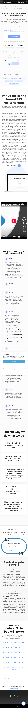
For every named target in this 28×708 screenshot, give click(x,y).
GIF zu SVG (6, 673)
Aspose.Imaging (14, 688)
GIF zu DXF (14, 642)
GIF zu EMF (21, 668)
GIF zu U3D (14, 663)
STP (14, 591)
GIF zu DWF (6, 647)
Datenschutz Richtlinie (14, 57)
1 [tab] (9, 550)
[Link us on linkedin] (17, 695)
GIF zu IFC (21, 642)
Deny (14, 369)
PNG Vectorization (14, 83)
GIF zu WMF (13, 673)
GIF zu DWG (6, 642)
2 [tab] (11, 550)
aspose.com (13, 26)
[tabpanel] (14, 545)
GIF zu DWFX (13, 652)
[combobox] (18, 61)
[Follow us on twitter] (14, 695)
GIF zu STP (21, 652)
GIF (14, 569)
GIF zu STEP (6, 658)
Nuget (11, 106)
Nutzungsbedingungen (15, 55)
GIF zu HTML (5, 678)
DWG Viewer (14, 78)
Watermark (11, 334)
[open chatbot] (23, 703)
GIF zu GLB (21, 658)
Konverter (11, 331)
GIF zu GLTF (6, 663)
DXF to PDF (21, 78)
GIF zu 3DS (21, 663)
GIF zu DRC (6, 668)
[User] (26, 2)
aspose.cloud (21, 26)
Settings (14, 365)
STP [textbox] (18, 61)
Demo (16, 107)
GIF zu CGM (13, 658)
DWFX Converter (19, 81)
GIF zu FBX (6, 652)
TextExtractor (12, 337)
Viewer (10, 329)
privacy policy (9, 357)
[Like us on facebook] (10, 695)
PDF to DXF (6, 78)
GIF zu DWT (13, 647)
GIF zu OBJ (21, 647)
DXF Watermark (9, 81)
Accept (14, 361)
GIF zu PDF (21, 673)
